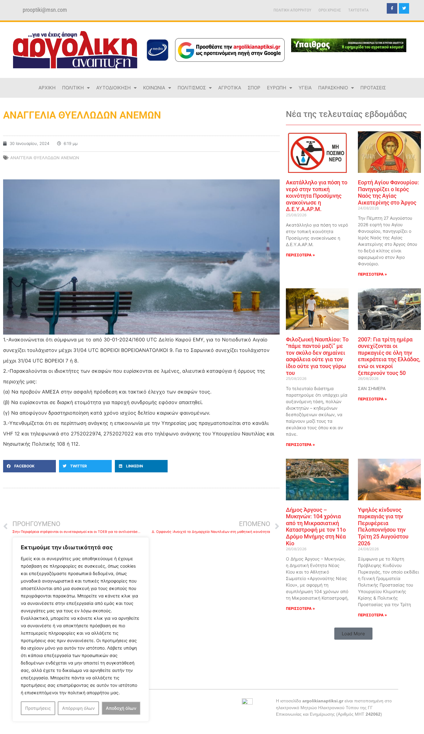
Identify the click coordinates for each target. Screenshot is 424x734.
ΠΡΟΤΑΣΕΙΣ (373, 88)
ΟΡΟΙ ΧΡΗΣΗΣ (329, 10)
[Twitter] (404, 8)
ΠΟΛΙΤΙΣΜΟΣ (192, 88)
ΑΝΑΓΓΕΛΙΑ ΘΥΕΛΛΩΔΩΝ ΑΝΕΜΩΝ (44, 157)
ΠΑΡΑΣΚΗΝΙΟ (333, 88)
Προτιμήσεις (38, 708)
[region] (80, 629)
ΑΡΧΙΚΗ (47, 88)
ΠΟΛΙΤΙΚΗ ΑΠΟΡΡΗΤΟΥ (292, 10)
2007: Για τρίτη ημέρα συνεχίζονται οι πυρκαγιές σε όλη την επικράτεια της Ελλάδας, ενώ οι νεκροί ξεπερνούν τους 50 (389, 356)
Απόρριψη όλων (78, 708)
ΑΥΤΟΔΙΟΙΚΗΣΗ (113, 88)
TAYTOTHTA (358, 10)
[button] (29, 466)
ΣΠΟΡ (254, 88)
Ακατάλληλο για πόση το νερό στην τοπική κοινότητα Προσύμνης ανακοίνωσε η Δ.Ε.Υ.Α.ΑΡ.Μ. (316, 195)
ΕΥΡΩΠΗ (276, 88)
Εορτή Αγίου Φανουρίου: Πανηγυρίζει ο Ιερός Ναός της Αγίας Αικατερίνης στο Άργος (388, 192)
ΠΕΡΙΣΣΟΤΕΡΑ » (300, 255)
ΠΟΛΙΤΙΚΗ (73, 88)
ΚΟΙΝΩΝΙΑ (154, 88)
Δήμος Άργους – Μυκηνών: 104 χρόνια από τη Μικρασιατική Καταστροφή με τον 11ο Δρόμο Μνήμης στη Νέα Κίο (316, 527)
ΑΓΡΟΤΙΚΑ (229, 88)
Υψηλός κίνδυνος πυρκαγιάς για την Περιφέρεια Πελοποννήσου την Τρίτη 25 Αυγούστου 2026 (383, 527)
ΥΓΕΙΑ (305, 88)
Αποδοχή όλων (121, 708)
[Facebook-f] (392, 8)
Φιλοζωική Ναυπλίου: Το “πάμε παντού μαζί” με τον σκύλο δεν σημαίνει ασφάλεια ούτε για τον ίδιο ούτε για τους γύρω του (317, 356)
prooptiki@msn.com (45, 10)
